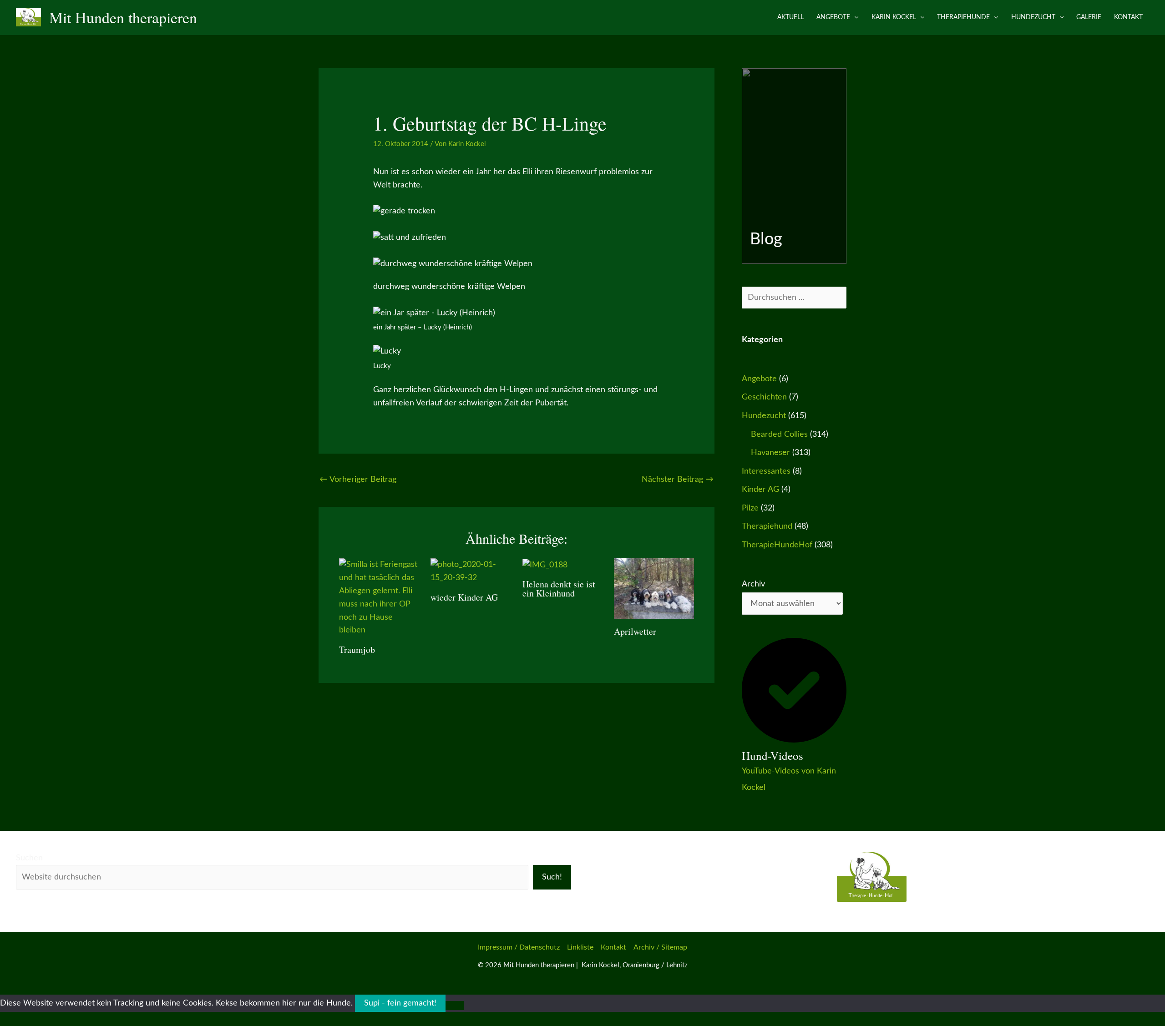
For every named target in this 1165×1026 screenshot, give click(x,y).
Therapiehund (767, 526)
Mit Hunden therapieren (123, 17)
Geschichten (764, 397)
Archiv (753, 584)
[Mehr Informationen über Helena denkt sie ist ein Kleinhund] (544, 565)
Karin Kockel (893, 17)
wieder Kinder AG (464, 597)
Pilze (750, 508)
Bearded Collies (779, 434)
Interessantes (766, 471)
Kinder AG (760, 489)
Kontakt (1128, 17)
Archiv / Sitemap (660, 947)
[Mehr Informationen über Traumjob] (379, 597)
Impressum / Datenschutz (519, 947)
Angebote (833, 17)
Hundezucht (1033, 17)
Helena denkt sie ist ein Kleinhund (558, 588)
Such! (552, 877)
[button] (854, 17)
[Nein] (455, 1005)
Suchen (29, 858)
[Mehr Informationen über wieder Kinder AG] (471, 571)
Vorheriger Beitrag (357, 479)
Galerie (1088, 17)
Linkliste (580, 947)
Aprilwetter (635, 631)
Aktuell (790, 17)
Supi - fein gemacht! (400, 1003)
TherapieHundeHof (777, 545)
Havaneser (770, 453)
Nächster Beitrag (678, 479)
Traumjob (357, 649)
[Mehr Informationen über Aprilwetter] (654, 588)
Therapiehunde (963, 17)
